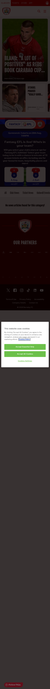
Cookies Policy (24, 339)
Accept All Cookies (25, 354)
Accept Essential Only (25, 347)
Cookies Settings (25, 361)
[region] (25, 344)
